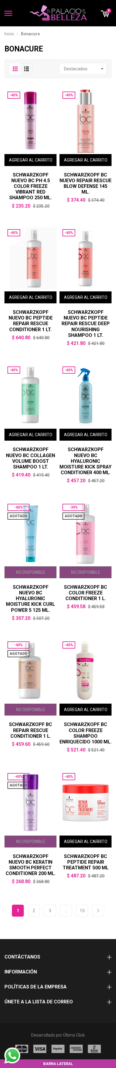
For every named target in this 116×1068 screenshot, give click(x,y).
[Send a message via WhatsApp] (12, 1055)
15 (82, 910)
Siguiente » (98, 911)
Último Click (74, 1035)
